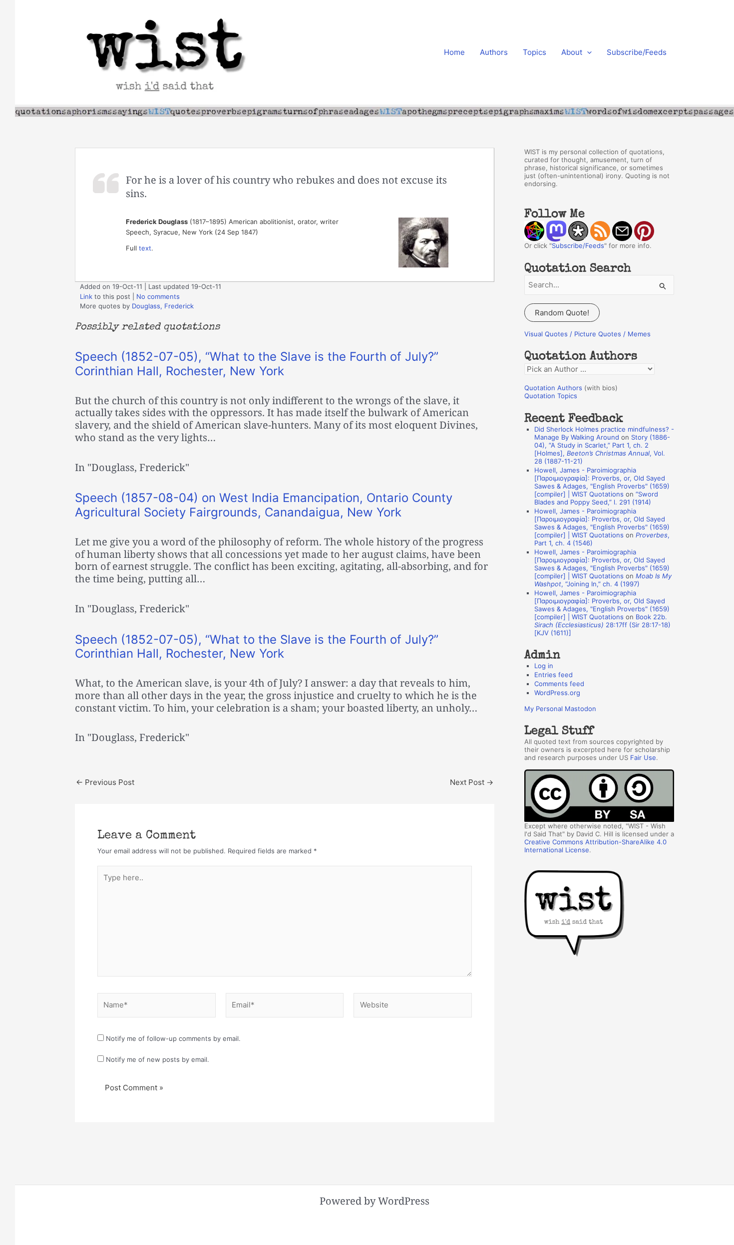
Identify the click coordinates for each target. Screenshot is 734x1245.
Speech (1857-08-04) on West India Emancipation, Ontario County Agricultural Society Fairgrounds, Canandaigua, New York (263, 505)
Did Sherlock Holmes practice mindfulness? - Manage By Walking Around (604, 433)
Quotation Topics (550, 396)
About (571, 52)
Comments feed (559, 684)
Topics (534, 52)
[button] (587, 52)
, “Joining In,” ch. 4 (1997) (603, 580)
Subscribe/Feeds (637, 52)
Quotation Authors (553, 388)
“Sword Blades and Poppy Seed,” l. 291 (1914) (596, 498)
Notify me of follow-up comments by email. (173, 1038)
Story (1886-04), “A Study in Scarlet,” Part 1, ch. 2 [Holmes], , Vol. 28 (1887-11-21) (602, 449)
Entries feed (553, 675)
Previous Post (105, 782)
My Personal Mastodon (560, 709)
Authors (494, 52)
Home (454, 52)
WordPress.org (557, 693)
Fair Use (643, 757)
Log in (543, 666)
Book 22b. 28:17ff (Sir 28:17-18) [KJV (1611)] (602, 625)
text (145, 248)
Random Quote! (562, 312)
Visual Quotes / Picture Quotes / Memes (587, 334)
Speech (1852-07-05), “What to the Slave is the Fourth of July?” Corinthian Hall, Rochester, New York (256, 363)
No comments (158, 296)
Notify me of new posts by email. (157, 1059)
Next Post (471, 782)
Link (86, 296)
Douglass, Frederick (163, 306)
